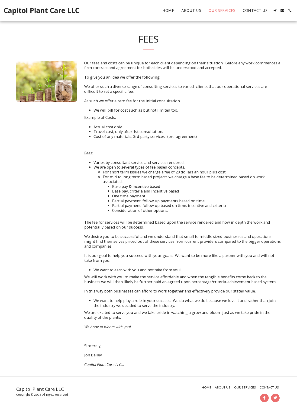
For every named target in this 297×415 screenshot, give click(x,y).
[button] (274, 10)
